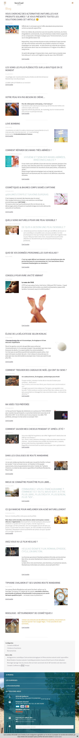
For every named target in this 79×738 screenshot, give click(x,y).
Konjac (27, 665)
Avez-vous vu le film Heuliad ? (21, 541)
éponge (15, 663)
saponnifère (64, 657)
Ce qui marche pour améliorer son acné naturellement (35, 509)
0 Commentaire (18, 154)
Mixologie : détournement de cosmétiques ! (29, 613)
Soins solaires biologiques (32, 657)
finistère (13, 660)
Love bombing (12, 123)
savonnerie (40, 663)
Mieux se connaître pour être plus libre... (28, 482)
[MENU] (6, 3)
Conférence (16, 665)
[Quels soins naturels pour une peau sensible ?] (12, 236)
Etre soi (31, 663)
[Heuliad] (19, 3)
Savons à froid (45, 660)
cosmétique (20, 657)
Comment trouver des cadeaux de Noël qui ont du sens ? (36, 369)
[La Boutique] (72, 3)
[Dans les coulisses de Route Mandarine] (61, 469)
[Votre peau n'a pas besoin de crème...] (12, 110)
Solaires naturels (21, 660)
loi (41, 657)
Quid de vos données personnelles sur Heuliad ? (31, 252)
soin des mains (61, 663)
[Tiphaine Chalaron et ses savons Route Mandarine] (61, 598)
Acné (46, 663)
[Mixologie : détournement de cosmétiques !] (12, 627)
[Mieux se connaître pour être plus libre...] (12, 496)
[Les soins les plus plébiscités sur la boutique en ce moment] (61, 84)
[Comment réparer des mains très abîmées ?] (12, 169)
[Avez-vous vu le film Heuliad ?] (12, 562)
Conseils (9, 665)
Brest (8, 660)
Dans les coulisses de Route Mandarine (26, 455)
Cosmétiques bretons (34, 660)
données (54, 663)
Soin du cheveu (24, 663)
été (22, 665)
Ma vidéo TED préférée (17, 404)
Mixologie (10, 663)
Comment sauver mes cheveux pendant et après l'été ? (34, 428)
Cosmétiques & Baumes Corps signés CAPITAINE (30, 187)
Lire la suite (25, 59)
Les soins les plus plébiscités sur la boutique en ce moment (33, 69)
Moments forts (11, 651)
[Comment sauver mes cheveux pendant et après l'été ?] (12, 442)
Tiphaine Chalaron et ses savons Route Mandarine (32, 582)
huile (35, 663)
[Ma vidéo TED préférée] (61, 416)
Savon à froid (54, 660)
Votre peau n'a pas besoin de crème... (25, 97)
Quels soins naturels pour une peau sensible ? (31, 220)
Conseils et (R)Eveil (13, 645)
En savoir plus (57, 737)
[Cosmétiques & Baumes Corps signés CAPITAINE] (61, 204)
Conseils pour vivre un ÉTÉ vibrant (24, 275)
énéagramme (11, 657)
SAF (49, 663)
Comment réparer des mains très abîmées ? (28, 150)
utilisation (62, 660)
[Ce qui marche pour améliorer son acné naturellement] (61, 525)
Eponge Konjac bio (12, 340)
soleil (58, 657)
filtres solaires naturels (50, 657)
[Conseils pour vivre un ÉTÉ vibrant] (12, 304)
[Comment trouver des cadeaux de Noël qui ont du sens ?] (12, 387)
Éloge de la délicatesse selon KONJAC (26, 333)
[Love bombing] (61, 137)
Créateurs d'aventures (14, 648)
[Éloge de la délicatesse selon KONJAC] (61, 352)
